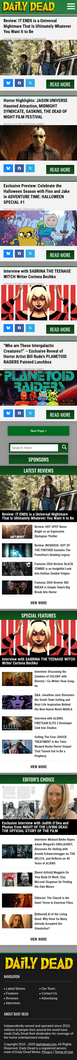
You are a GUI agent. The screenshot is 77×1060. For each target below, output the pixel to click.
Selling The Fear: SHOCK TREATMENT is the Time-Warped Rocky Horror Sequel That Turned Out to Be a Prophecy (53, 746)
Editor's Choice (38, 779)
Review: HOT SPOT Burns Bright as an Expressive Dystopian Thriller (51, 531)
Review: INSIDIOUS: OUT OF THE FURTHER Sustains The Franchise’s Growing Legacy (52, 550)
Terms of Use (64, 1052)
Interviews (13, 1003)
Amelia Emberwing (35, 39)
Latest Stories (15, 988)
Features (12, 993)
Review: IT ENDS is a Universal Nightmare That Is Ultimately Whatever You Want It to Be (37, 26)
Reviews (12, 998)
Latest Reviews (39, 470)
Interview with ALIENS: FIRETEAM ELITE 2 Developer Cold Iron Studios (53, 723)
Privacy (47, 1052)
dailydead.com (46, 1044)
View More (38, 602)
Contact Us (49, 993)
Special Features (38, 615)
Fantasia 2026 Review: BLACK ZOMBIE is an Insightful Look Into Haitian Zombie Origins (54, 568)
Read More (60, 84)
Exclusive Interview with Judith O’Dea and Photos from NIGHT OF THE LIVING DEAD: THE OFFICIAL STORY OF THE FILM (35, 827)
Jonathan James (33, 124)
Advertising (49, 998)
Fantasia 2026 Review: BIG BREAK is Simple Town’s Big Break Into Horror (52, 587)
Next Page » (39, 430)
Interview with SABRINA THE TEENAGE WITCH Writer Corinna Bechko (38, 661)
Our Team (48, 988)
